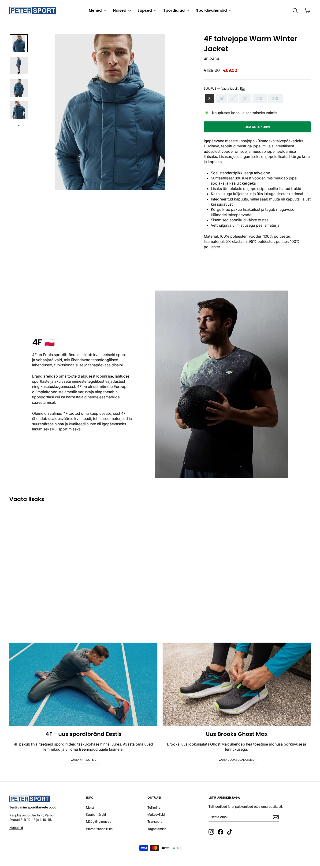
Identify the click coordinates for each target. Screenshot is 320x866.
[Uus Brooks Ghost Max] (237, 684)
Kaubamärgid (96, 814)
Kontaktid (16, 828)
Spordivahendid (212, 10)
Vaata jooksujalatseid (237, 759)
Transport (154, 821)
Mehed (96, 10)
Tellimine (153, 807)
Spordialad (174, 10)
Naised (120, 10)
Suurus (221, 88)
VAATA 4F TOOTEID (84, 759)
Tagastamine (157, 829)
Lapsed (145, 10)
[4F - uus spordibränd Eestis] (83, 684)
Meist (90, 807)
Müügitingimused (98, 821)
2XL (259, 98)
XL (245, 98)
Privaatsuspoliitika (99, 829)
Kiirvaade (45, 580)
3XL (275, 98)
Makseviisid (156, 814)
